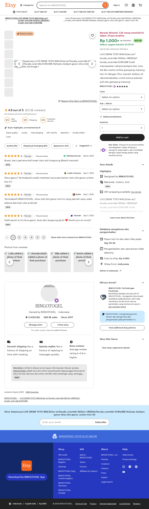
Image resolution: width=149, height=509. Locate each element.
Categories (28, 5)
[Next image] (91, 63)
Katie (78, 194)
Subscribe (100, 422)
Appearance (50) (61, 146)
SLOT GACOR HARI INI (84, 12)
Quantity (104, 122)
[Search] (105, 5)
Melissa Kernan (74, 156)
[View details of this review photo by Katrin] (83, 262)
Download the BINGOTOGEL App (26, 477)
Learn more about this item (122, 218)
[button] (56, 300)
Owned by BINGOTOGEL (42, 312)
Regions (136, 504)
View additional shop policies (122, 328)
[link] (7, 237)
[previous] (9, 261)
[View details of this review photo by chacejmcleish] (37, 262)
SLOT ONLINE (60, 12)
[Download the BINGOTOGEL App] (26, 465)
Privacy (93, 504)
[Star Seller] (114, 86)
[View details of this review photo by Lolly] (14, 262)
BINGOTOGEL (11, 18)
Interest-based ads (108, 504)
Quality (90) (12, 146)
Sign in (116, 5)
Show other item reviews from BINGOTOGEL (71, 237)
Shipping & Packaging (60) (35, 146)
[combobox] (69, 5)
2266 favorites (32, 392)
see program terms (117, 307)
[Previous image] (19, 63)
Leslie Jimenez (74, 173)
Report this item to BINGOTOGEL (79, 101)
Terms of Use (81, 504)
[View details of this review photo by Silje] (60, 262)
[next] (88, 261)
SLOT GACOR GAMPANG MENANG (117, 12)
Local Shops (124, 504)
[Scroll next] (76, 146)
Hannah (77, 215)
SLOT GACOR (40, 12)
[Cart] (140, 5)
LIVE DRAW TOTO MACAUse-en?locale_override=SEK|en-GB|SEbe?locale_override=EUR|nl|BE (34, 20)
